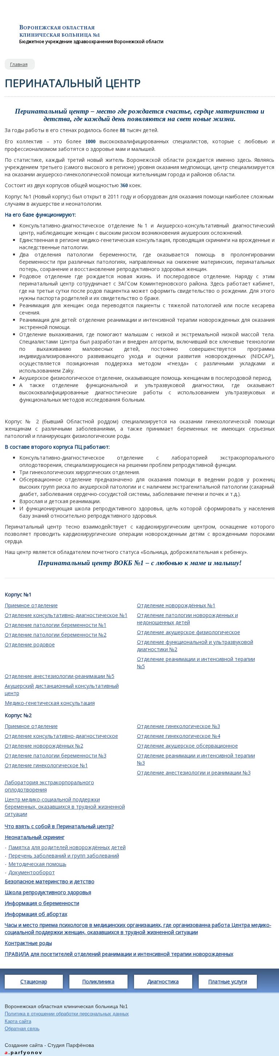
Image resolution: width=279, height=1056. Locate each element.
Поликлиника (98, 981)
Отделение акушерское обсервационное (187, 745)
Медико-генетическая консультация (50, 702)
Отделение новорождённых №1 (176, 605)
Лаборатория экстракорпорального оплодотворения (49, 786)
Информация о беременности (42, 903)
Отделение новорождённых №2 (44, 745)
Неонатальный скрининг (35, 837)
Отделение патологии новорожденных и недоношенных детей (187, 619)
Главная (19, 64)
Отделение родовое (30, 644)
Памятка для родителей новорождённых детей (67, 847)
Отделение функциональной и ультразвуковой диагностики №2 (195, 645)
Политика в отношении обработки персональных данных (67, 1013)
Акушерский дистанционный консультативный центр (62, 689)
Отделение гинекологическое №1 (46, 765)
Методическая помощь (37, 864)
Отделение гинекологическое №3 (178, 726)
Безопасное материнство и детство (49, 881)
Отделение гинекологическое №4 (178, 735)
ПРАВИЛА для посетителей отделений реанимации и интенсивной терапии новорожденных (119, 953)
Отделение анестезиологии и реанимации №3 (194, 772)
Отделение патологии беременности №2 (55, 634)
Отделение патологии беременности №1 (55, 624)
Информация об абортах (36, 914)
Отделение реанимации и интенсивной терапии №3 (196, 759)
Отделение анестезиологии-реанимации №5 (59, 676)
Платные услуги (227, 981)
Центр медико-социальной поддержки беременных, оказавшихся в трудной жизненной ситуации (65, 806)
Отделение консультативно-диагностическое (61, 735)
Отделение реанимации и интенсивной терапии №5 (196, 663)
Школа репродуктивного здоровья (48, 892)
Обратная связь (22, 1028)
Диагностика (163, 981)
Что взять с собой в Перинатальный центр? (59, 826)
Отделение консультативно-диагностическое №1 (66, 615)
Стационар (33, 981)
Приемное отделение (31, 605)
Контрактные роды (28, 943)
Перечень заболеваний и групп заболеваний (63, 856)
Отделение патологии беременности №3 (55, 755)
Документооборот (31, 872)
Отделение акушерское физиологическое (188, 632)
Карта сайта (18, 1021)
